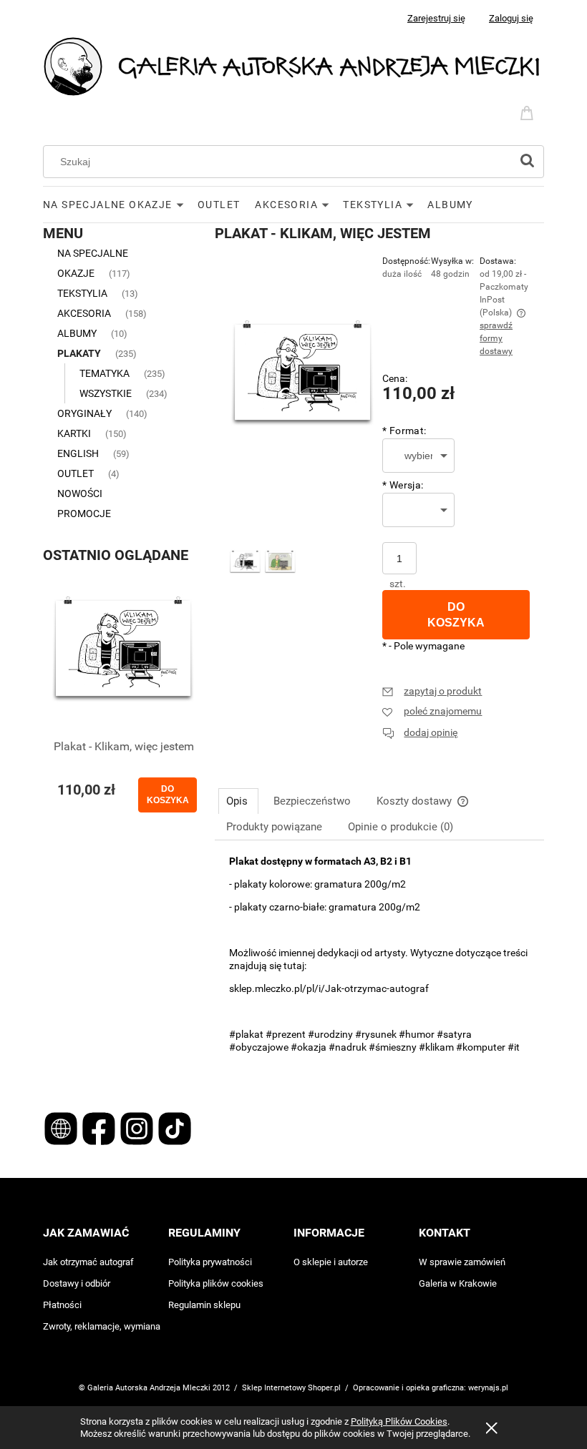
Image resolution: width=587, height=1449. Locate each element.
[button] (432, 691)
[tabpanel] (379, 966)
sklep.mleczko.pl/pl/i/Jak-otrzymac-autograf (329, 988)
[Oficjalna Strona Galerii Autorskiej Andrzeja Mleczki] (62, 1127)
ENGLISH (78, 453)
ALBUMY (77, 333)
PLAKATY (79, 353)
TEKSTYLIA (82, 293)
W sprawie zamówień (462, 1262)
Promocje (84, 513)
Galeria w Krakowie (458, 1283)
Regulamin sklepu (204, 1305)
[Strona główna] (293, 65)
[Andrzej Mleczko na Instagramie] (138, 1127)
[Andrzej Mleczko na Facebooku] (100, 1127)
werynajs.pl (488, 1387)
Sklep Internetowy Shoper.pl (291, 1387)
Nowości (79, 493)
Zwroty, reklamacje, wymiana (101, 1326)
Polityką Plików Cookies (399, 1421)
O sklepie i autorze (331, 1262)
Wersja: (402, 485)
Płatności (62, 1305)
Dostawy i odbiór (76, 1283)
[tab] (238, 801)
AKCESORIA (84, 313)
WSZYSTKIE (105, 393)
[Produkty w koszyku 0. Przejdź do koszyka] (529, 111)
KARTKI (74, 433)
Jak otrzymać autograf (88, 1262)
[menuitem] (120, 204)
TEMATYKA (104, 373)
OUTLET (75, 473)
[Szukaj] (526, 161)
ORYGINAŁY (84, 413)
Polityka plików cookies (215, 1283)
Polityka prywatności (210, 1262)
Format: (404, 430)
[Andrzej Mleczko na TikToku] (175, 1127)
